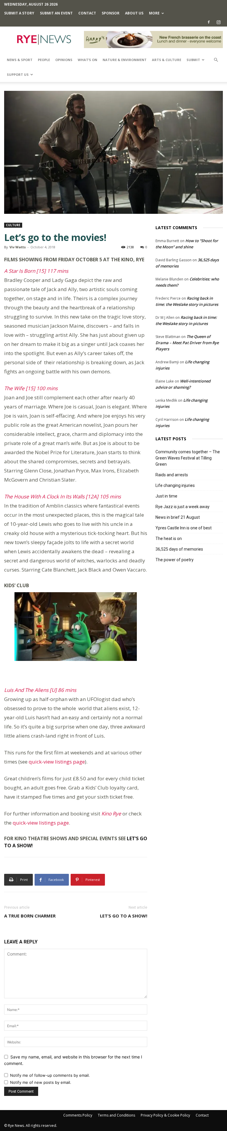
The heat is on (168, 538)
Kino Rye (111, 813)
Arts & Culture (166, 60)
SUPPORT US (18, 74)
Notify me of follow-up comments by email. (50, 1075)
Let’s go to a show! (123, 916)
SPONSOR (110, 13)
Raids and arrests (171, 474)
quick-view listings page (57, 761)
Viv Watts (17, 247)
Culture (13, 225)
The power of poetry (174, 559)
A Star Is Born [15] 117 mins (36, 270)
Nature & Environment (125, 60)
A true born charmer (30, 916)
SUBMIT (193, 60)
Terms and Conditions (116, 1115)
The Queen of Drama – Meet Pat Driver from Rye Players (187, 343)
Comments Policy (77, 1115)
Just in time (166, 496)
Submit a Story (19, 13)
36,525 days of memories (179, 549)
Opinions (63, 60)
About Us (134, 13)
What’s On (87, 60)
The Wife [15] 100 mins (31, 388)
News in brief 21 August (177, 517)
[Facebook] (208, 22)
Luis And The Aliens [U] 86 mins (40, 690)
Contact (87, 13)
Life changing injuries (175, 485)
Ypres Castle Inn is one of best (183, 528)
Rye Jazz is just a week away (182, 506)
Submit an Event (56, 13)
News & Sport (20, 60)
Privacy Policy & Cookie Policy (165, 1115)
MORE (154, 13)
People (44, 60)
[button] (216, 60)
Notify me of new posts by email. (40, 1082)
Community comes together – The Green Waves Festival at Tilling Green (187, 458)
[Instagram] (218, 22)
